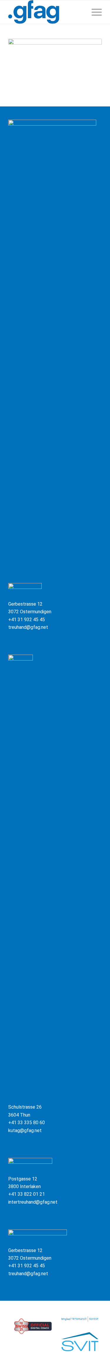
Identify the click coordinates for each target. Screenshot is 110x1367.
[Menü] (94, 12)
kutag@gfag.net (25, 1130)
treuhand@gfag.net (28, 627)
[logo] (45, 12)
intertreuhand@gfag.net (32, 1202)
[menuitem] (94, 12)
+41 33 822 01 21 (26, 1194)
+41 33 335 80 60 (26, 1122)
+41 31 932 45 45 (26, 619)
